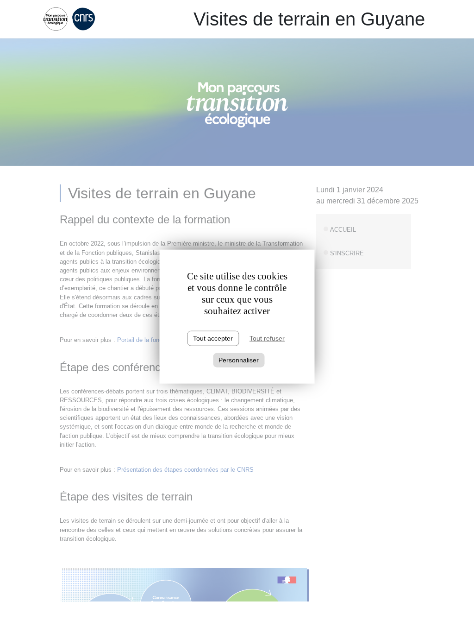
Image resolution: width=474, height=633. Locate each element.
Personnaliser (238, 360)
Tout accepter (213, 338)
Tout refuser (267, 338)
